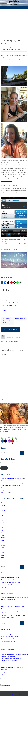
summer (3, 303)
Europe (13, 299)
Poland (2, 537)
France (2, 512)
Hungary (3, 520)
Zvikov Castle (4, 490)
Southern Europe (9, 49)
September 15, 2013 (13, 46)
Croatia (2, 505)
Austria (4, 299)
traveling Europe (9, 303)
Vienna (2, 306)
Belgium (3, 502)
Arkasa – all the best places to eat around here (11, 476)
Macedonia (3, 530)
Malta (2, 532)
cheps (8, 333)
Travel (18, 49)
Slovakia (3, 547)
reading (2, 301)
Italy (2, 527)
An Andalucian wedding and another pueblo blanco (6, 318)
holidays (17, 299)
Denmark (3, 510)
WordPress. (19, 692)
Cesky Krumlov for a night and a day (9, 487)
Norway (3, 535)
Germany (3, 515)
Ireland (2, 525)
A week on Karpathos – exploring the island (10, 483)
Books (4, 49)
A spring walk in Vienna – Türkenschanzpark (11, 612)
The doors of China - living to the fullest (10, 604)
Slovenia (3, 550)
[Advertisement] (14, 24)
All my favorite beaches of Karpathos (9, 480)
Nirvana (13, 692)
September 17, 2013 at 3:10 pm (14, 335)
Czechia (3, 507)
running (6, 301)
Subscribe (4, 465)
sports (21, 301)
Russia (2, 540)
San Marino (3, 542)
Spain (15, 49)
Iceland (2, 522)
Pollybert (5, 46)
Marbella (22, 299)
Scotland (3, 545)
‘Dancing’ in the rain (20, 316)
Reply (5, 342)
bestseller (9, 299)
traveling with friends (18, 303)
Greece (2, 517)
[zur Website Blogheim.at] (5, 682)
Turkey (2, 555)
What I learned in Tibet (12, 601)
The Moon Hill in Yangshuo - (7, 608)
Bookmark (5, 308)
